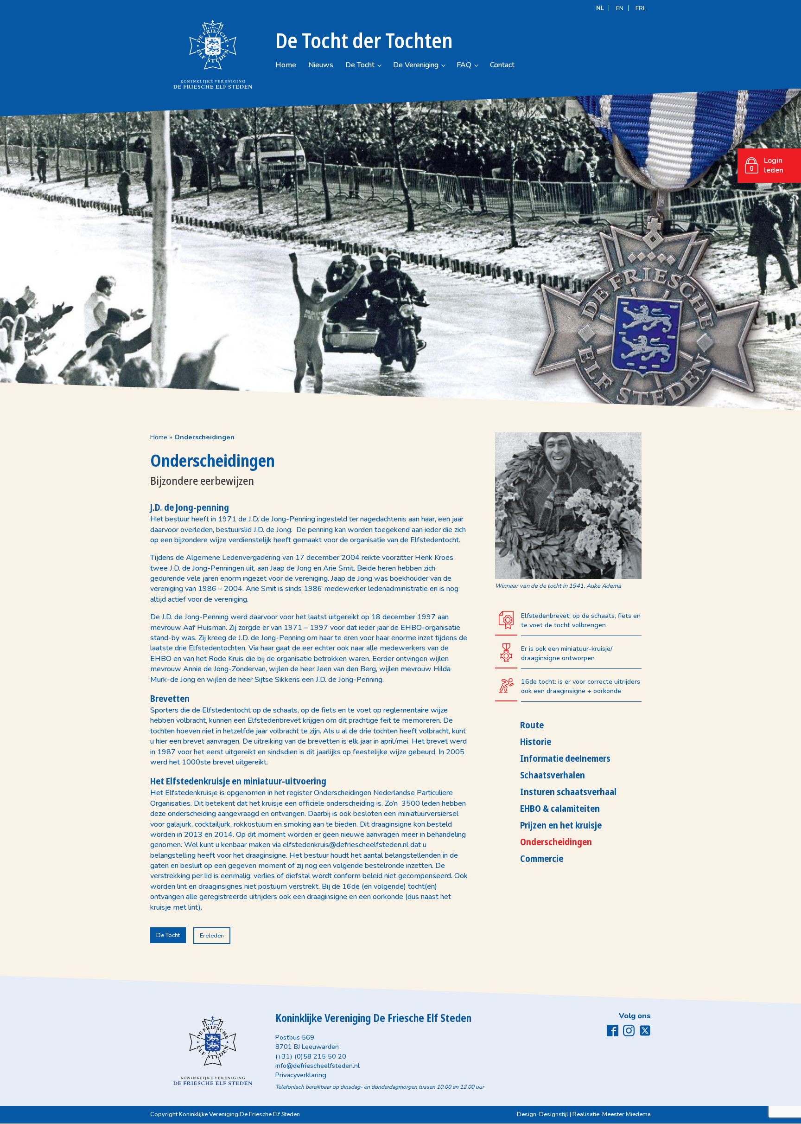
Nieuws (320, 65)
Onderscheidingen (556, 841)
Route (532, 725)
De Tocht (360, 65)
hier (161, 741)
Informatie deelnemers (565, 758)
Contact (502, 65)
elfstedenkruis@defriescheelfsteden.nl (345, 845)
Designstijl (553, 1114)
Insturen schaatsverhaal (568, 791)
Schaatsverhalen (552, 775)
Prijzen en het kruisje (561, 825)
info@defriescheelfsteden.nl (317, 1065)
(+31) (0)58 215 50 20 (310, 1056)
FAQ (464, 65)
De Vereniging (416, 65)
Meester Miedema (626, 1114)
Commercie (541, 858)
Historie (535, 741)
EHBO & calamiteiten (560, 808)
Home (285, 65)
